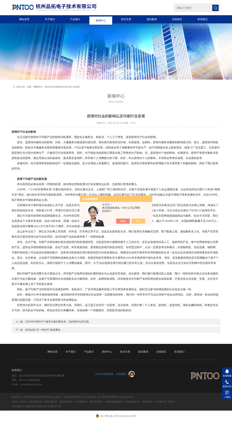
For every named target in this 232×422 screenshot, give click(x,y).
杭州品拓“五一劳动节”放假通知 (42, 329)
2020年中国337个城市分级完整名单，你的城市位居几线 (57, 321)
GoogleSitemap (126, 397)
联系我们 (203, 19)
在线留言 (177, 19)
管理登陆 (113, 397)
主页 (29, 87)
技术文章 (126, 19)
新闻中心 (101, 19)
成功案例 (152, 19)
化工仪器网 (103, 397)
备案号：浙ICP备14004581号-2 (70, 397)
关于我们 (50, 19)
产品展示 (75, 19)
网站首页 (24, 19)
